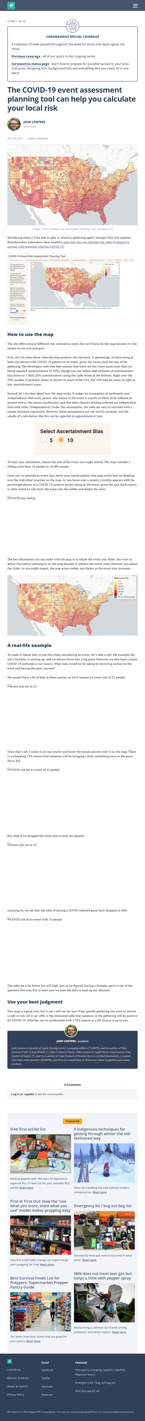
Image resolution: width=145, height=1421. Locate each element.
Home (11, 21)
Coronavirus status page (30, 64)
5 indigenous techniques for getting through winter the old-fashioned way (102, 1134)
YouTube (46, 1386)
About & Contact (17, 1386)
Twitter (45, 1378)
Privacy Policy (15, 1394)
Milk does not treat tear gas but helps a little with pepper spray (103, 1275)
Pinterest (47, 1395)
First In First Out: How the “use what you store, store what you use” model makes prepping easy (40, 1206)
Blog (22, 21)
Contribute (14, 1369)
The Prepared (11, 5)
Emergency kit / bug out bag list (103, 1206)
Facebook (47, 1370)
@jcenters (30, 126)
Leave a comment (37, 138)
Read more (26, 1187)
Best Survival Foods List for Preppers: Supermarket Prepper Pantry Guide (39, 1282)
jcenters (83, 1041)
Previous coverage (26, 56)
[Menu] (135, 5)
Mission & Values (18, 1378)
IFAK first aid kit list (28, 1129)
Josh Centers (34, 122)
